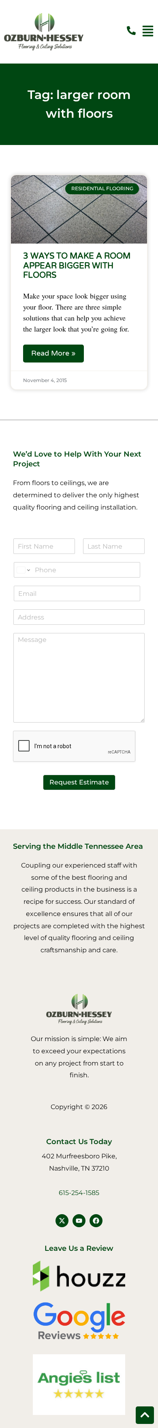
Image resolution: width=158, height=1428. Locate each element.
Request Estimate (79, 782)
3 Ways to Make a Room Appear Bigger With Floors (76, 265)
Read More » (53, 353)
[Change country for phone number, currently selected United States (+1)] (23, 570)
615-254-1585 (79, 1193)
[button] (148, 32)
